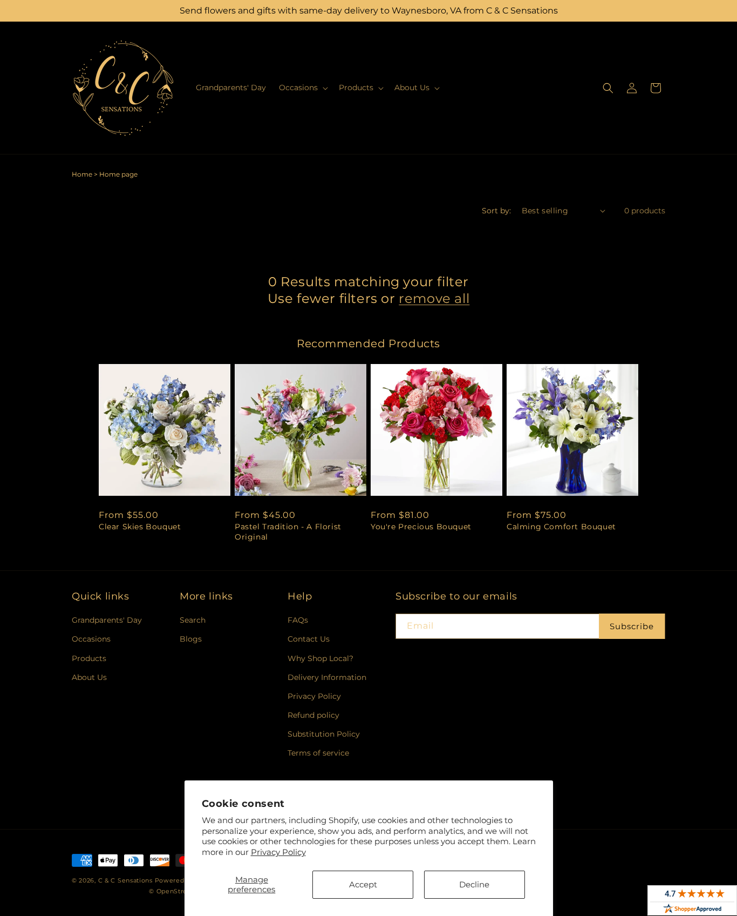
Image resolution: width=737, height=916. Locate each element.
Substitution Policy (324, 734)
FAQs (298, 620)
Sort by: (496, 210)
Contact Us (309, 639)
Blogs (191, 639)
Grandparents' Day (107, 620)
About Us (89, 677)
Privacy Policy (278, 852)
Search (193, 620)
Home (82, 174)
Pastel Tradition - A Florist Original (288, 531)
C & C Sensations (125, 880)
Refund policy (313, 715)
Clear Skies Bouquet (140, 526)
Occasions (91, 639)
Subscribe (632, 626)
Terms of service (318, 753)
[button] (302, 87)
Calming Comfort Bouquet (561, 526)
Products (89, 658)
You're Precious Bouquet (421, 526)
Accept (363, 884)
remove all (434, 298)
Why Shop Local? (320, 658)
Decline (474, 884)
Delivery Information (327, 677)
